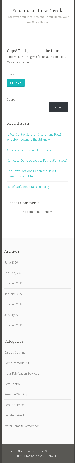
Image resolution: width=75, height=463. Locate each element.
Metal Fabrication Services (21, 373)
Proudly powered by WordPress (35, 451)
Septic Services (14, 405)
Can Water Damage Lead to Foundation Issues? (37, 160)
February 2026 (13, 273)
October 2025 (13, 283)
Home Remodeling (16, 363)
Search (11, 99)
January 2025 (13, 294)
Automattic (50, 456)
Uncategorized (14, 415)
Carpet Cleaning (14, 352)
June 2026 (11, 262)
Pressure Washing (15, 394)
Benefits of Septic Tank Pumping (28, 187)
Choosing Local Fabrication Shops (29, 150)
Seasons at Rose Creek (37, 11)
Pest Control (12, 384)
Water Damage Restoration (22, 426)
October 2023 (13, 325)
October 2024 (13, 304)
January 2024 (13, 315)
